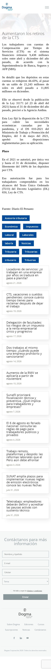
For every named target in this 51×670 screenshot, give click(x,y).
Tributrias (30, 260)
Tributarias (31, 251)
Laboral (9, 235)
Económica (11, 226)
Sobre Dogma (13, 624)
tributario (10, 260)
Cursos (41, 624)
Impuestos (32, 226)
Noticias (26, 243)
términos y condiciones (34, 591)
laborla (9, 243)
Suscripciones (11, 629)
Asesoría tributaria (16, 218)
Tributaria (10, 251)
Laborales (28, 235)
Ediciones (28, 624)
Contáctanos (40, 629)
